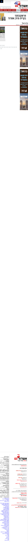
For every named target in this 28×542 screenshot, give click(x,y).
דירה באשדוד (6, 526)
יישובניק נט (7, 506)
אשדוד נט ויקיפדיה (5, 522)
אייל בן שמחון (6, 501)
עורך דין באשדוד (6, 528)
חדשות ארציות (6, 460)
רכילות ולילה (6, 456)
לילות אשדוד (3, 474)
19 (14, 47)
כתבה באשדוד (6, 524)
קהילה (5, 10)
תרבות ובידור (6, 465)
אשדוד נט (26, 24)
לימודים (2, 486)
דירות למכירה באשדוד (5, 510)
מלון (8, 536)
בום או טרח (4, 457)
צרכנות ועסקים (6, 485)
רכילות (14, 10)
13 (4, 47)
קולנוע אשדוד (6, 540)
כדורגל (25, 12)
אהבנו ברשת (4, 494)
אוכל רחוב (2, 464)
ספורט (18, 10)
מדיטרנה (7, 536)
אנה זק (8, 537)
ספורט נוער (10, 12)
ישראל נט (7, 499)
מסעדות (7, 460)
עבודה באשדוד (6, 523)
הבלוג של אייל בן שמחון (5, 482)
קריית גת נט (7, 529)
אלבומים (7, 473)
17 (11, 47)
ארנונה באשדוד (6, 517)
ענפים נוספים (15, 12)
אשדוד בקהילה (6, 475)
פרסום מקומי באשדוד (5, 503)
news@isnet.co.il (23, 486)
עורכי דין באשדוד (6, 518)
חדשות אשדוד (6, 459)
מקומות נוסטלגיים (6, 483)
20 (16, 47)
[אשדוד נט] (18, 461)
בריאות (8, 488)
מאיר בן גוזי (7, 535)
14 (6, 47)
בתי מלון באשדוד (6, 505)
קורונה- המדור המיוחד (5, 491)
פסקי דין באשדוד (6, 489)
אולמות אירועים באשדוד (5, 525)
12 (2, 47)
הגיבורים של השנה (6, 471)
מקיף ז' (8, 534)
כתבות (8, 469)
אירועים (7, 474)
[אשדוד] (19, 8)
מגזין (8, 468)
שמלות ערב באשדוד (5, 533)
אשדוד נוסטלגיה (5, 482)
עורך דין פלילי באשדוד (5, 527)
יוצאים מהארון (5, 458)
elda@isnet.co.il (23, 481)
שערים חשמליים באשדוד (4, 519)
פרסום (8, 531)
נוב (2, 45)
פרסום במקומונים (6, 507)
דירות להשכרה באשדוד (5, 511)
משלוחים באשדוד (6, 508)
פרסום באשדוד (6, 521)
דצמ (4, 45)
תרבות (9, 10)
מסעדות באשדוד (6, 509)
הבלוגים (7, 481)
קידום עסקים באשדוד (5, 504)
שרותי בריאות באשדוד (5, 514)
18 (12, 47)
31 (1, 48)
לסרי (8, 539)
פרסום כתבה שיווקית (5, 522)
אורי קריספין (17, 483)
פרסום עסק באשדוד (5, 512)
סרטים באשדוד (6, 497)
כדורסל (21, 12)
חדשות (22, 10)
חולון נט (7, 530)
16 (9, 47)
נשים (8, 494)
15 (7, 47)
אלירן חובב (7, 538)
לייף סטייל (7, 487)
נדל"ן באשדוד (6, 498)
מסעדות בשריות (6, 461)
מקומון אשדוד (6, 508)
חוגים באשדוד (6, 517)
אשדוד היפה (6, 476)
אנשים (4, 469)
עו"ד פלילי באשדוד (5, 527)
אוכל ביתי (7, 462)
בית (26, 10)
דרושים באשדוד (6, 516)
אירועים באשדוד (6, 515)
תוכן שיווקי (7, 486)
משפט (8, 488)
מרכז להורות (7, 532)
